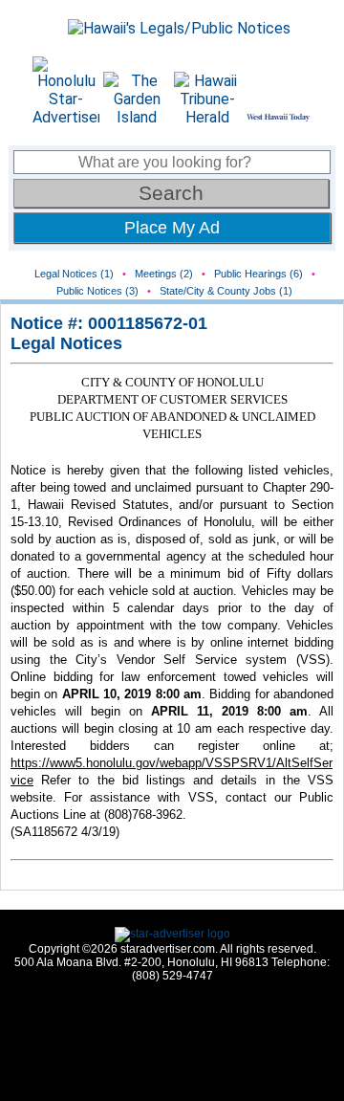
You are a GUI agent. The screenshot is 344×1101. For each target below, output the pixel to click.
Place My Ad (172, 227)
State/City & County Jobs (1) (226, 291)
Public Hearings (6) (258, 273)
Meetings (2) (164, 273)
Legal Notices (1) (74, 273)
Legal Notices (66, 343)
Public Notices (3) (97, 291)
